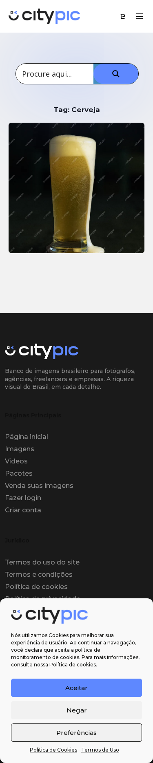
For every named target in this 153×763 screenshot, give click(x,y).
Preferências (76, 733)
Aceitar (76, 688)
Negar (77, 710)
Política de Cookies (53, 750)
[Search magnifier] (115, 74)
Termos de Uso (100, 750)
